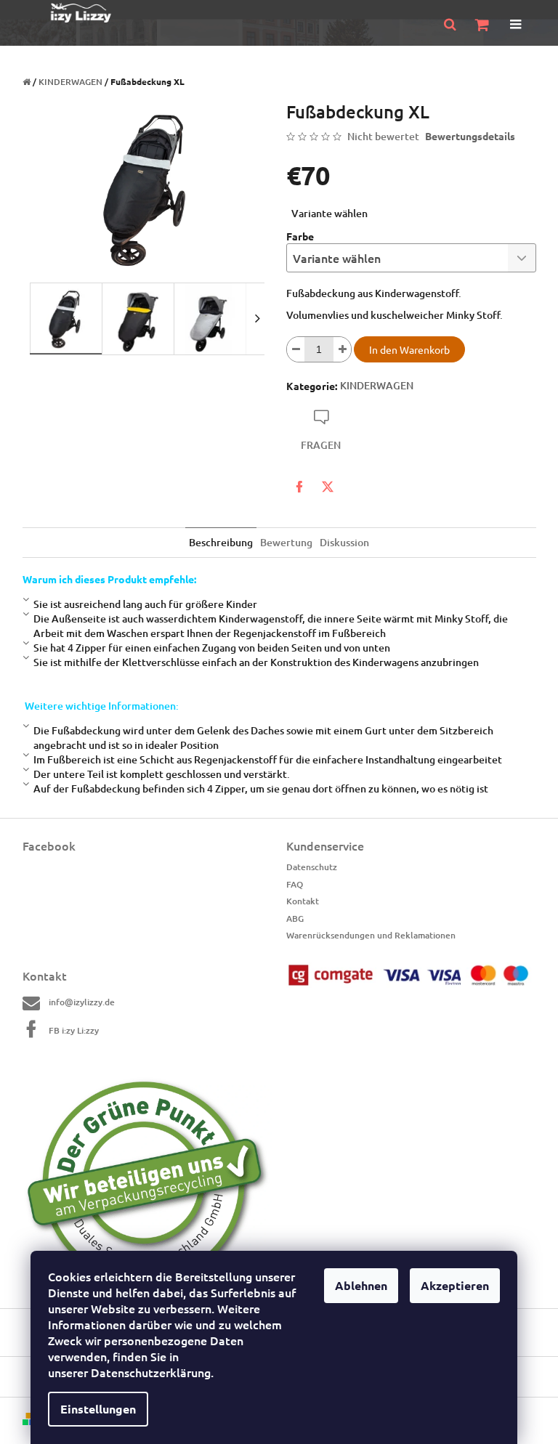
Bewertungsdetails (470, 135)
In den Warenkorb (409, 349)
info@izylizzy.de (82, 1002)
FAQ (294, 884)
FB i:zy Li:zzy (74, 1030)
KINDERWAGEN (376, 385)
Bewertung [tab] (286, 542)
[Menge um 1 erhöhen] (342, 349)
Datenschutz (311, 867)
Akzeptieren (455, 1285)
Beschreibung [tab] (221, 542)
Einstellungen (98, 1408)
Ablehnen (361, 1285)
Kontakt (302, 901)
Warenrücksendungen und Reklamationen (371, 935)
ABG (295, 918)
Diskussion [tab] (344, 542)
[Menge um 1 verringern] (295, 349)
